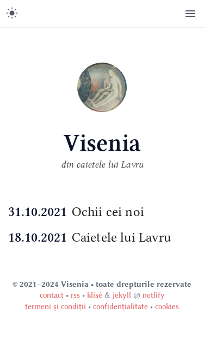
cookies (167, 306)
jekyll (122, 295)
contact (52, 295)
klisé (94, 295)
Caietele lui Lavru (121, 237)
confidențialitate (120, 306)
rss (75, 295)
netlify (154, 295)
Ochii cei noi (108, 211)
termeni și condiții (55, 306)
